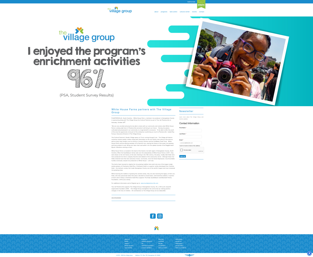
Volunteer (161, 241)
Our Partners (161, 245)
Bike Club (161, 239)
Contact (201, 12)
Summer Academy (147, 248)
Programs (164, 12)
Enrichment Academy (148, 245)
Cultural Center (185, 12)
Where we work (129, 245)
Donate (160, 243)
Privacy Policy (179, 245)
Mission (127, 243)
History (126, 241)
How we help (128, 248)
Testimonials (178, 239)
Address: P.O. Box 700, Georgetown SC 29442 (147, 255)
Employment (179, 243)
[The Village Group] (120, 10)
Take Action (173, 12)
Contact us (178, 241)
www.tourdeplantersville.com (149, 183)
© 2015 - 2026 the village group (124, 255)
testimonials (191, 2)
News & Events (162, 248)
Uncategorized (116, 198)
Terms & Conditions (180, 248)
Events (194, 12)
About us (127, 239)
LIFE (142, 243)
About (156, 12)
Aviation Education (147, 241)
